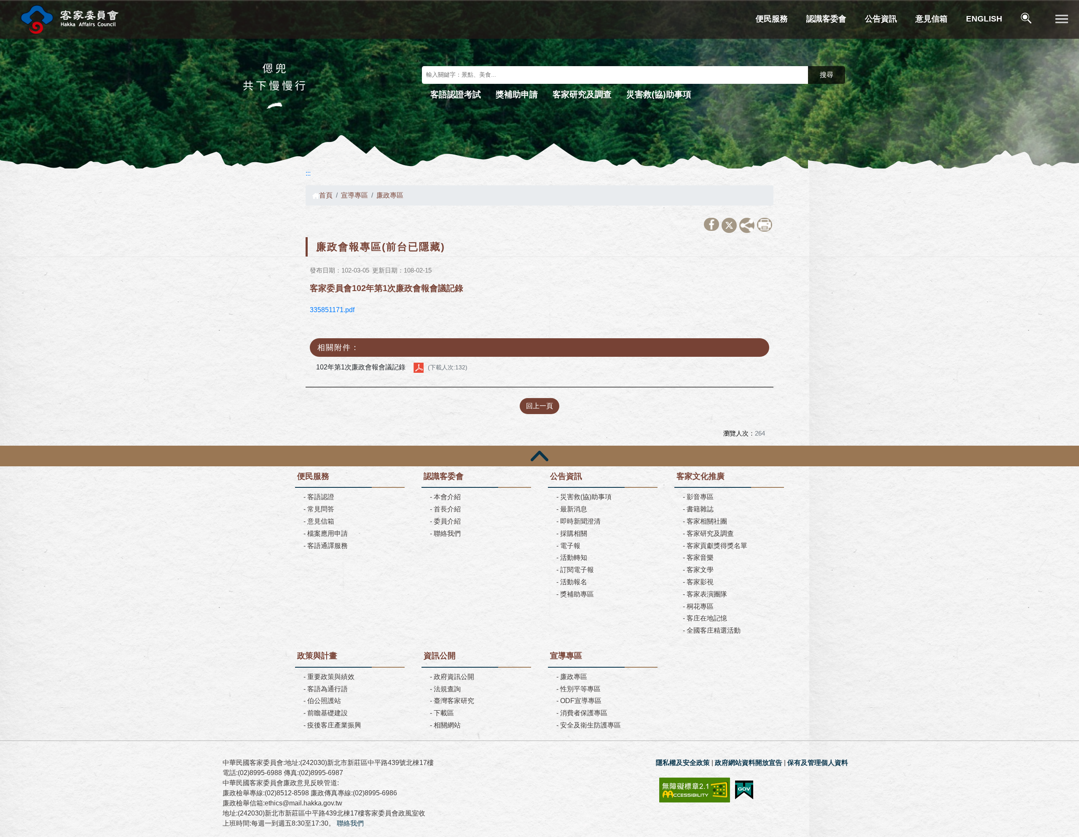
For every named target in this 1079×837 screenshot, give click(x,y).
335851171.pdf (332, 309)
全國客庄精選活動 (714, 630)
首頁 (326, 195)
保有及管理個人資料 (817, 762)
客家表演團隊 (707, 594)
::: (308, 173)
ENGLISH (984, 18)
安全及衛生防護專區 (590, 725)
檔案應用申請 (327, 533)
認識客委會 (826, 18)
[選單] (1061, 19)
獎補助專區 (577, 594)
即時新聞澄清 (580, 521)
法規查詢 (447, 689)
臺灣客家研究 (454, 700)
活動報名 (573, 582)
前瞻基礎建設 (327, 713)
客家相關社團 (707, 521)
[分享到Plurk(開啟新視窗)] (746, 225)
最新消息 (573, 509)
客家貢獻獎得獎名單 (717, 545)
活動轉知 (573, 557)
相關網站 (447, 725)
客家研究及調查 (582, 94)
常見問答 (320, 509)
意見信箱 (931, 18)
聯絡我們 (447, 533)
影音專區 (700, 496)
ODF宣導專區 (580, 700)
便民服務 (772, 18)
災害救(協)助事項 (658, 94)
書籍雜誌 (700, 509)
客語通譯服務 (327, 545)
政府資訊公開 (454, 676)
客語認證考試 (455, 94)
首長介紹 (447, 509)
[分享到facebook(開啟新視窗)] (711, 224)
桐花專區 (700, 606)
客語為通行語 (327, 689)
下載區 (444, 713)
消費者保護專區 (583, 713)
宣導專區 (354, 195)
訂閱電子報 (577, 569)
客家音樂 (700, 557)
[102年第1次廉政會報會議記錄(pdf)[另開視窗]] (418, 367)
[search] (1027, 19)
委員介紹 (447, 521)
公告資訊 (881, 18)
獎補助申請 (517, 94)
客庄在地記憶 (707, 618)
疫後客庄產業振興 (334, 725)
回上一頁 (539, 405)
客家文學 (700, 569)
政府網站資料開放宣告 (748, 762)
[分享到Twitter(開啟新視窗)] (729, 225)
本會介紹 (447, 496)
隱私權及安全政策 (683, 762)
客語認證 (320, 496)
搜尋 (826, 74)
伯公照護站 (324, 700)
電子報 (570, 545)
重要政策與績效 (330, 676)
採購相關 (573, 533)
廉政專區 (389, 195)
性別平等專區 (580, 689)
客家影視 (700, 582)
